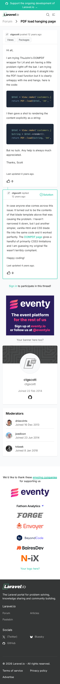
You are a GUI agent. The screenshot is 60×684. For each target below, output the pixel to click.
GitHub (11, 643)
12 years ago (18, 196)
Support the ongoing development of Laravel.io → (32, 5)
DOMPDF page (33, 236)
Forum (7, 21)
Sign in (13, 286)
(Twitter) (11, 636)
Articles (34, 613)
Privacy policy (38, 670)
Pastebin (8, 619)
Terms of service (13, 670)
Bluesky (39, 636)
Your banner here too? (30, 339)
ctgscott (30, 382)
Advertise (8, 677)
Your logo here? (30, 568)
